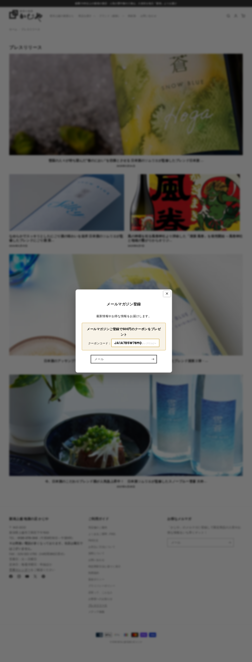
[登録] (153, 359)
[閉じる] (167, 294)
